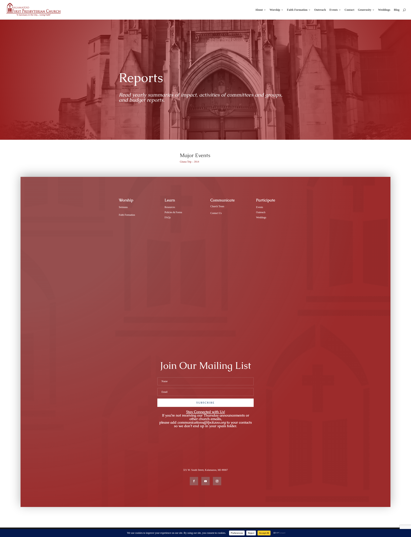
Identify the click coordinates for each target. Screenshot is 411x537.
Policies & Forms (173, 212)
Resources (170, 207)
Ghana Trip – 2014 (189, 161)
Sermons (123, 207)
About (259, 10)
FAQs (168, 217)
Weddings (384, 10)
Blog (396, 10)
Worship (275, 10)
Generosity (364, 10)
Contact (349, 10)
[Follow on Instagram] (217, 481)
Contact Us (216, 213)
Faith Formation (297, 10)
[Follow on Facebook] (194, 481)
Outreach (320, 10)
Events (333, 10)
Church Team (217, 206)
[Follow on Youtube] (205, 481)
